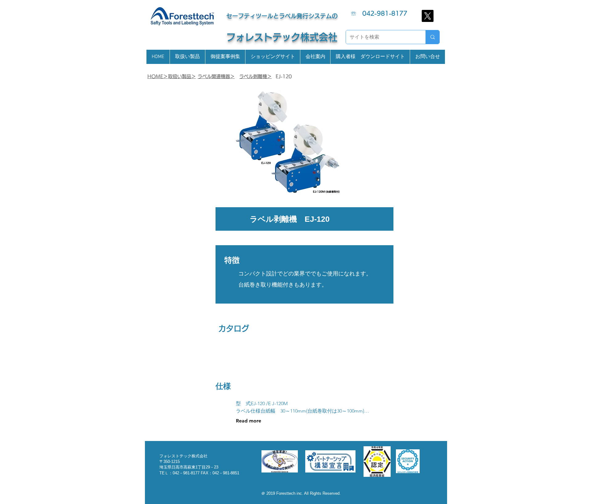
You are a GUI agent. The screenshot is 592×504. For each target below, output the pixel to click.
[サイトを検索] (432, 37)
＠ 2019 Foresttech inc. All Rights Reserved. (301, 493)
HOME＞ (157, 76)
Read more (248, 421)
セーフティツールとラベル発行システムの (282, 16)
